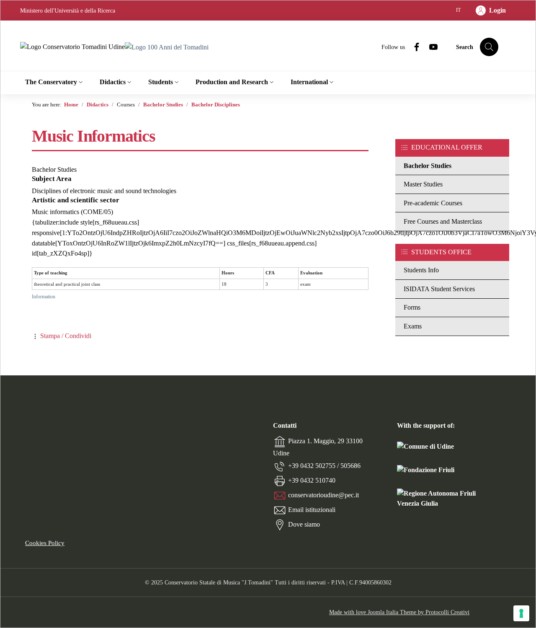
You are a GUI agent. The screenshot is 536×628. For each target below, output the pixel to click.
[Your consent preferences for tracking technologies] (521, 613)
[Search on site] (489, 47)
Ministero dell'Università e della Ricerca (67, 10)
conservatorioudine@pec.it (323, 494)
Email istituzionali (311, 509)
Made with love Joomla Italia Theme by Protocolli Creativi (399, 612)
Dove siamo (304, 523)
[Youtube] (430, 46)
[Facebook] (413, 46)
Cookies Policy (44, 543)
